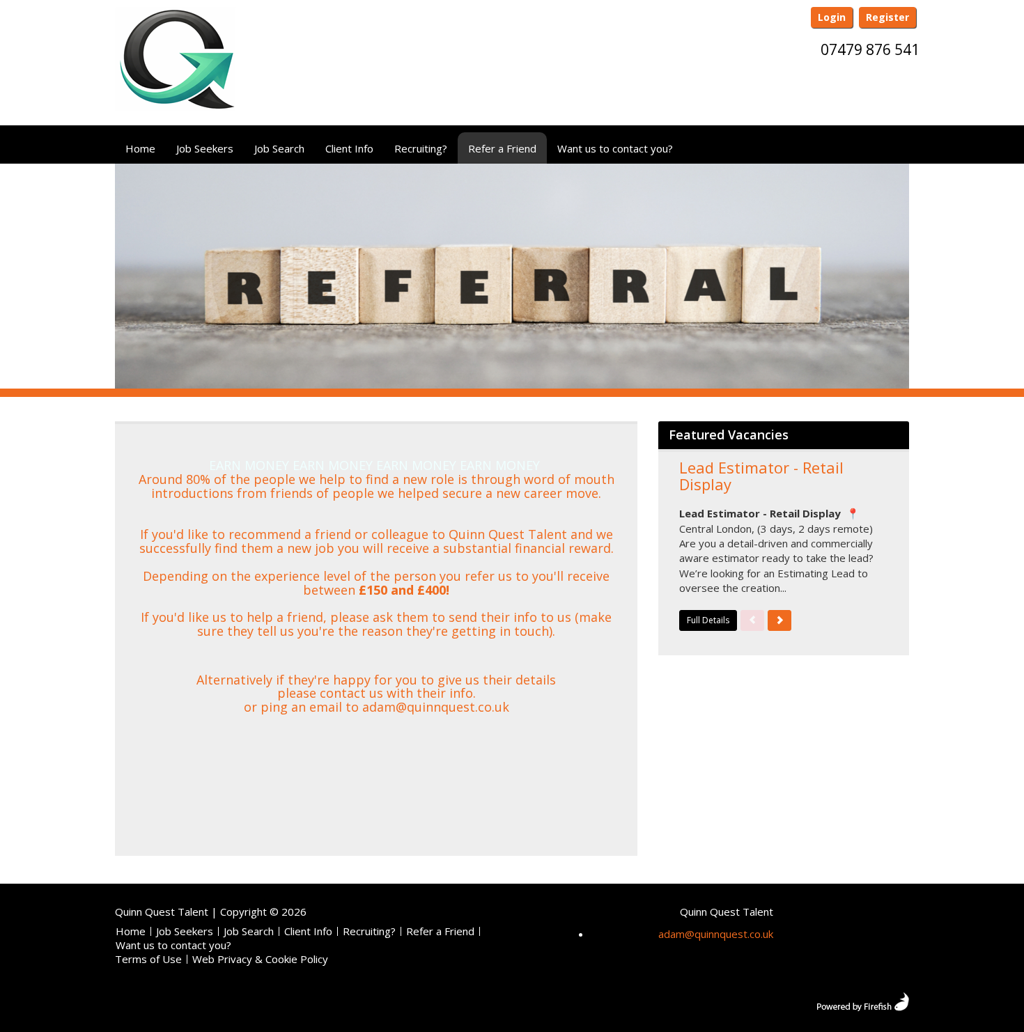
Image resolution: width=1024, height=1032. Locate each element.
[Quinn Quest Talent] (175, 65)
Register (887, 17)
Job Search (279, 148)
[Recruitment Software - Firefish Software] (862, 1000)
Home (140, 148)
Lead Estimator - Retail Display (761, 475)
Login (832, 17)
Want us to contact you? (615, 148)
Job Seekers (204, 148)
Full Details (708, 620)
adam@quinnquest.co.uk (715, 934)
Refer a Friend (502, 148)
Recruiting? (420, 148)
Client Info (349, 148)
